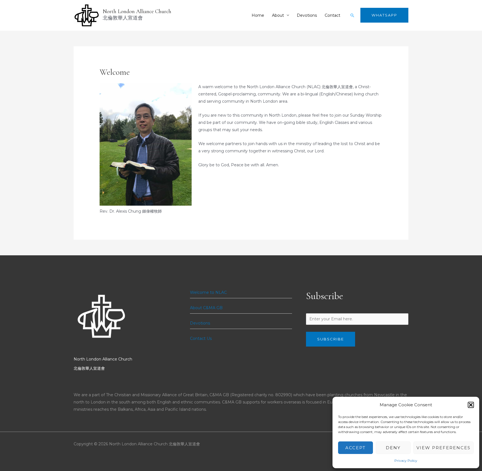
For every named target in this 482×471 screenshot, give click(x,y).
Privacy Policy (405, 460)
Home (258, 15)
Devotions (307, 15)
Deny (393, 447)
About (278, 15)
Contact (332, 15)
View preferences (443, 447)
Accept (355, 447)
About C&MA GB (206, 307)
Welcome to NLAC (208, 292)
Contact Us (201, 338)
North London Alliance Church (137, 11)
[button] (471, 405)
